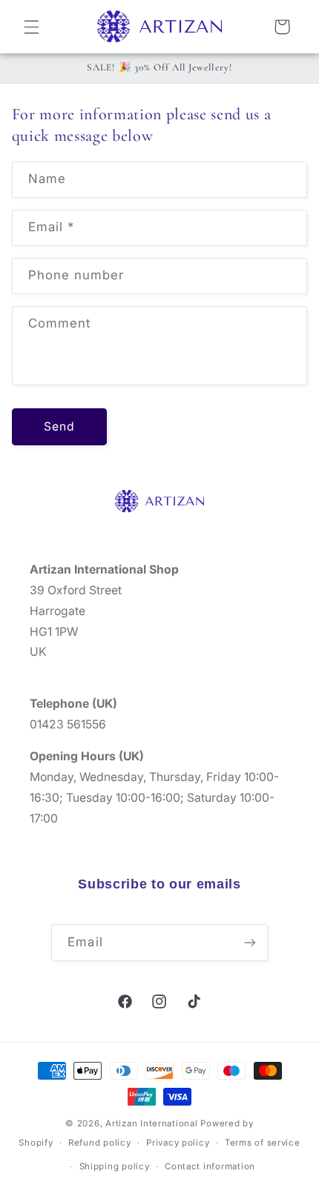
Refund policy (99, 1142)
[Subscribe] (249, 942)
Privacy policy (177, 1142)
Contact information (210, 1166)
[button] (31, 27)
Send (59, 426)
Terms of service (262, 1142)
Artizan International (151, 1123)
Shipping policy (114, 1166)
